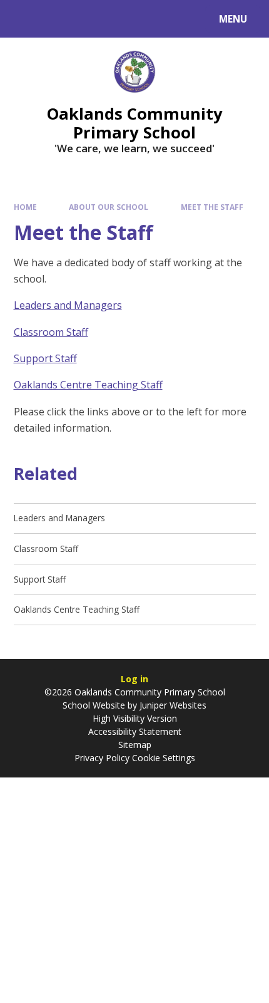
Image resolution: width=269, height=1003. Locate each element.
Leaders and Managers (68, 305)
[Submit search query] (157, 17)
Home (25, 207)
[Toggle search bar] (25, 19)
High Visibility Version (135, 718)
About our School (108, 207)
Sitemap (134, 745)
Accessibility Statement (134, 731)
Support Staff (45, 358)
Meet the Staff (212, 207)
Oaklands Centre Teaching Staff (88, 385)
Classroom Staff (51, 332)
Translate (107, 21)
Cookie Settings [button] (163, 758)
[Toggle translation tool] (57, 19)
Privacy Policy (101, 758)
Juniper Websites (173, 705)
